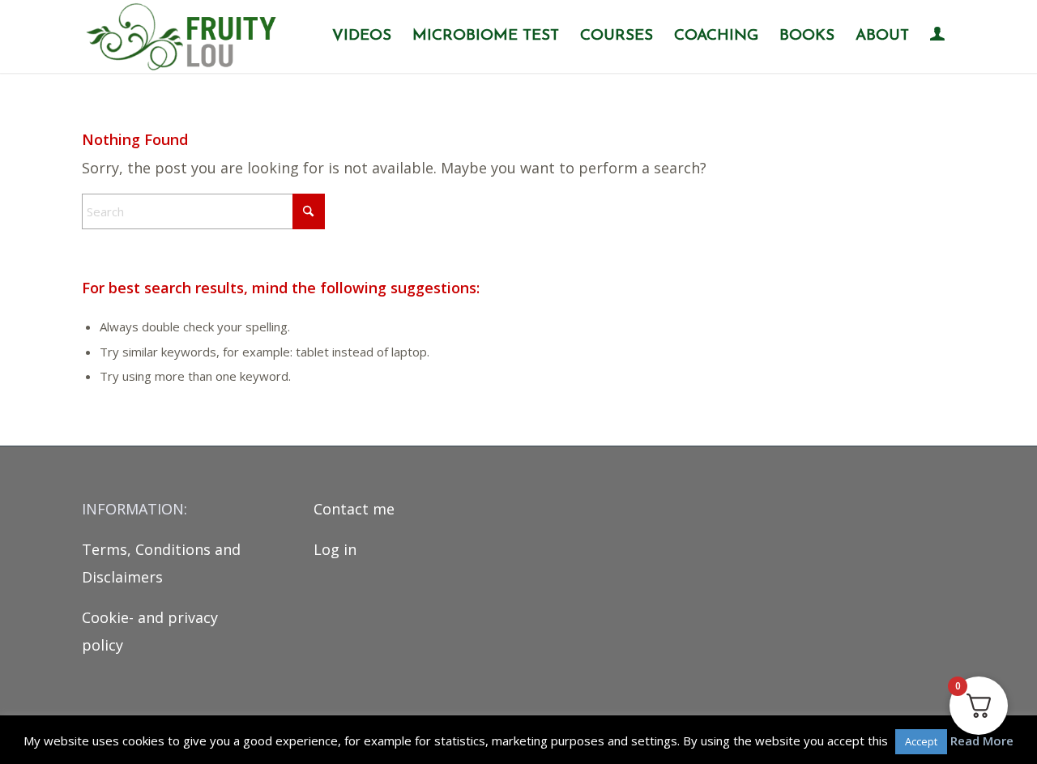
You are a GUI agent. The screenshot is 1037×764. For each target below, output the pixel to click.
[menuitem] (362, 36)
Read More (982, 740)
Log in (335, 549)
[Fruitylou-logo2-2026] (185, 36)
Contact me (354, 509)
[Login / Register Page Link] (937, 38)
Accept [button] (921, 741)
